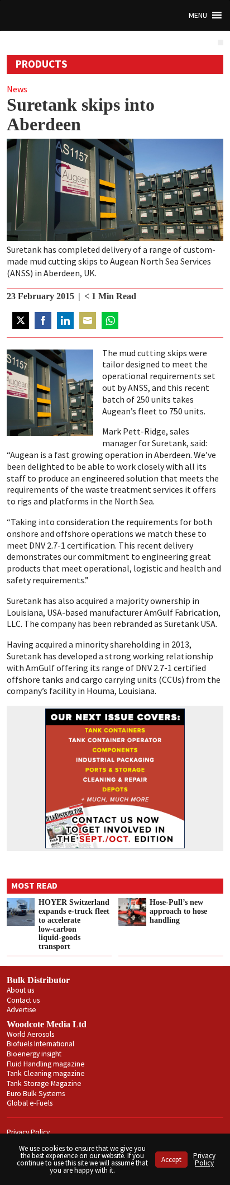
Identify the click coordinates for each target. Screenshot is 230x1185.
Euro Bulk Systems (36, 1093)
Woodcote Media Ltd (47, 1024)
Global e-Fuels (29, 1103)
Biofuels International (40, 1044)
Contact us (23, 1000)
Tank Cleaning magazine (46, 1073)
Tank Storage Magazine (44, 1083)
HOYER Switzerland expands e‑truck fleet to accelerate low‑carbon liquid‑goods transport (74, 924)
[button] (198, 15)
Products (42, 63)
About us (20, 990)
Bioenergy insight (34, 1054)
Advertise (21, 1009)
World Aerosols (30, 1034)
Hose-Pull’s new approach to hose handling (178, 911)
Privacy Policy (28, 1132)
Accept (171, 1159)
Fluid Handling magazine (46, 1064)
